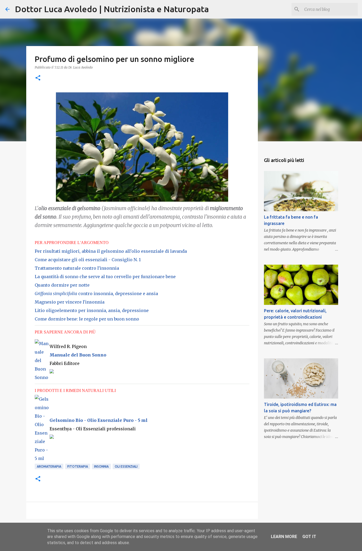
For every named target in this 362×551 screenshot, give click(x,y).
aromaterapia (49, 466)
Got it (309, 536)
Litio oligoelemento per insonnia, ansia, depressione (92, 310)
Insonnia (101, 466)
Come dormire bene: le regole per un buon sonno (87, 319)
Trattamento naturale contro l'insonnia (77, 268)
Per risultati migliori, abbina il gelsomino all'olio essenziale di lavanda (111, 251)
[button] (38, 78)
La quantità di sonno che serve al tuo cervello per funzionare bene (105, 276)
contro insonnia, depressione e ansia (96, 293)
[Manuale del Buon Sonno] (42, 377)
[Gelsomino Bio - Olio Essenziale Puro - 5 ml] (42, 458)
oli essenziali (126, 466)
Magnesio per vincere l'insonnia (69, 302)
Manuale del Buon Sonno (78, 355)
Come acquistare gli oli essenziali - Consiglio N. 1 (88, 259)
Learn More (284, 536)
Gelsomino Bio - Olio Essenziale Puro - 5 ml (99, 420)
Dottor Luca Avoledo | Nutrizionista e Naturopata (112, 9)
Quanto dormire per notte (62, 285)
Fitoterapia (77, 466)
